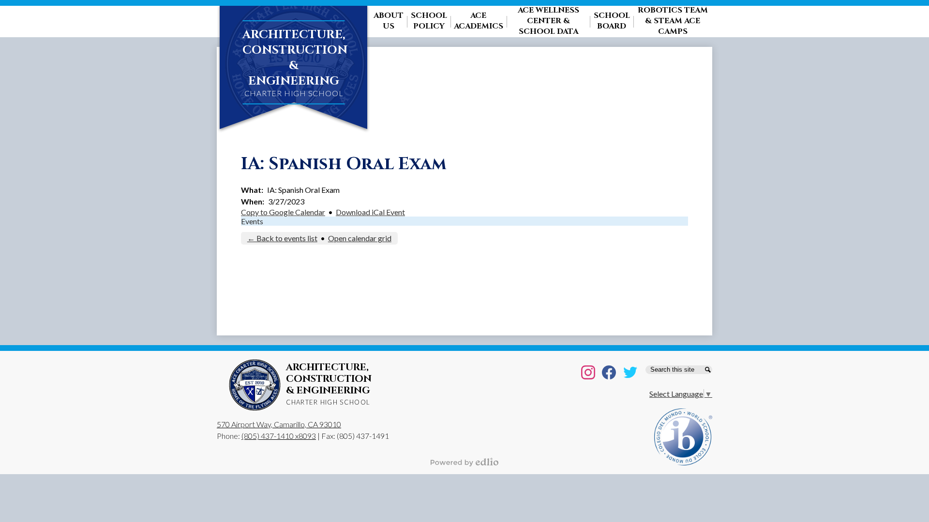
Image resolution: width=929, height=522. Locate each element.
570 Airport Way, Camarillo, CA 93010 (279, 424)
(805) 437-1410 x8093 (278, 435)
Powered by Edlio (464, 462)
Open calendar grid (359, 238)
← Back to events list (282, 238)
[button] (388, 21)
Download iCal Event (370, 212)
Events (252, 221)
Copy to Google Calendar (283, 212)
